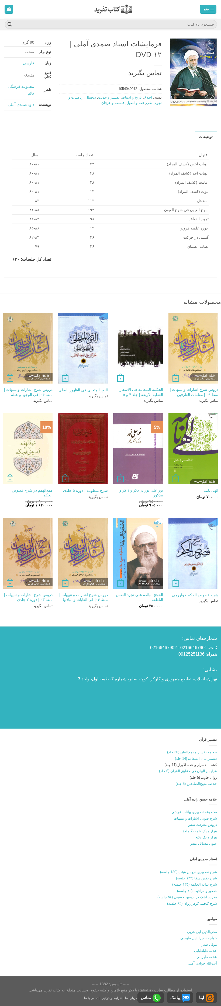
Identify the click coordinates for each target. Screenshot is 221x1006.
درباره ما (131, 998)
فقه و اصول (135, 103)
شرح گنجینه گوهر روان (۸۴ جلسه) (192, 903)
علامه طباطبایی (205, 951)
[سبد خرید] (9, 9)
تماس (146, 997)
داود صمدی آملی (21, 104)
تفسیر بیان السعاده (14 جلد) (196, 759)
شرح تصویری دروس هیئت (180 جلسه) (188, 872)
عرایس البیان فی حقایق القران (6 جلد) (188, 771)
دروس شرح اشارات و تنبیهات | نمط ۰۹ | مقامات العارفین (194, 392)
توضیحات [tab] (206, 137)
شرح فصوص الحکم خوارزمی (195, 595)
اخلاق (148, 97)
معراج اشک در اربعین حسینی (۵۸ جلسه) (187, 897)
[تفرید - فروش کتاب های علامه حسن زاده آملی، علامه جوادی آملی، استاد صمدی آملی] (113, 9)
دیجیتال (90, 97)
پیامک (175, 997)
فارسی (28, 63)
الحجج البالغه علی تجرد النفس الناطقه (139, 597)
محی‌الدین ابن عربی (202, 932)
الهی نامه (211, 490)
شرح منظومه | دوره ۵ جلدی (85, 490)
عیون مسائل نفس (203, 843)
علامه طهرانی (206, 957)
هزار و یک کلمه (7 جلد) (200, 831)
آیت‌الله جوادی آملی (202, 963)
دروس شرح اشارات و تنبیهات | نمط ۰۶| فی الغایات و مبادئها (83, 597)
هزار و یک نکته (206, 837)
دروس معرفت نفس (202, 825)
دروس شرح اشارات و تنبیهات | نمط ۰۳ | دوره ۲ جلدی (28, 597)
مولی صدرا (209, 944)
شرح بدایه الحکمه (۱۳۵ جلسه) (194, 884)
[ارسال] (9, 24)
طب (149, 103)
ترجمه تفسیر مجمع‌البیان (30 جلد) (192, 752)
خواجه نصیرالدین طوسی (198, 938)
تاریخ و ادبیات (132, 97)
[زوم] (210, 100)
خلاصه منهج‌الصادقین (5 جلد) (196, 784)
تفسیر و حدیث (109, 97)
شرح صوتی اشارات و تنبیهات (195, 818)
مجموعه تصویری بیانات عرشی (194, 812)
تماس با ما (91, 998)
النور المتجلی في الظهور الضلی (83, 390)
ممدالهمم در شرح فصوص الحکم (32, 492)
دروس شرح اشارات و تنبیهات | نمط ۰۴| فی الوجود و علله (28, 392)
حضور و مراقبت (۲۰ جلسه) (197, 891)
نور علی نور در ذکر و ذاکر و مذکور (141, 492)
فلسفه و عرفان (112, 103)
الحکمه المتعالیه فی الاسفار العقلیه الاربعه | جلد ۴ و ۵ (141, 392)
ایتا (201, 997)
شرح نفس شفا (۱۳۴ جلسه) (196, 878)
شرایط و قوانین (111, 998)
